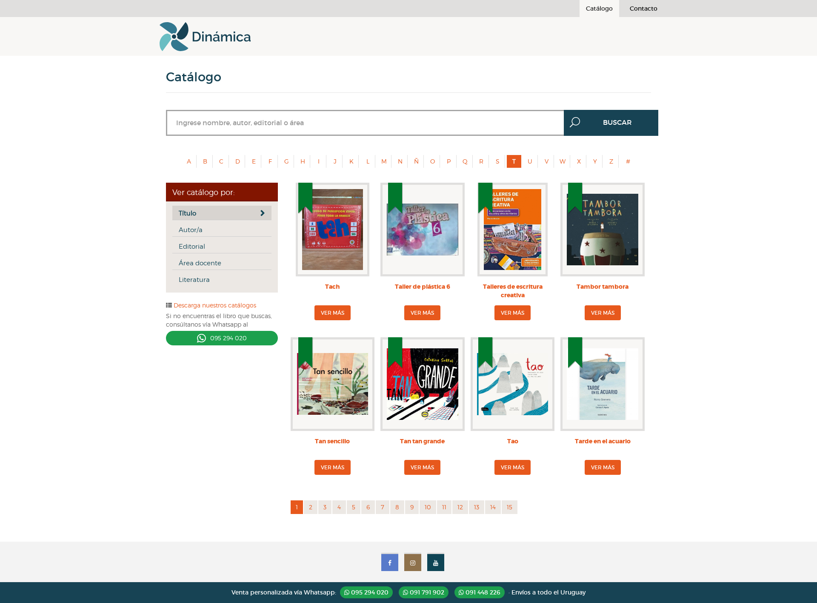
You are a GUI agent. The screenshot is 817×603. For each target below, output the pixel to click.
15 (509, 507)
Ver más (332, 313)
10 (428, 507)
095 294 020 (228, 338)
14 (493, 507)
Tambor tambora (602, 286)
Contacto (643, 8)
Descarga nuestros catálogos (214, 305)
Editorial (192, 246)
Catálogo (599, 8)
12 (460, 507)
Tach (332, 286)
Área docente (200, 263)
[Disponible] (332, 267)
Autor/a (191, 230)
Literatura (194, 280)
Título (187, 213)
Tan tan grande (422, 441)
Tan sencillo (332, 441)
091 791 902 (426, 592)
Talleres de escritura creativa (513, 291)
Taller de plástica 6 (422, 286)
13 (476, 507)
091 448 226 (482, 592)
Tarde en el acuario (603, 441)
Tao (512, 441)
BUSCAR (617, 122)
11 (444, 507)
